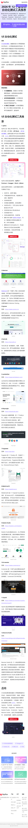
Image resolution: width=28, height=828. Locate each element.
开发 (23, 746)
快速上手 (13, 808)
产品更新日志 (13, 798)
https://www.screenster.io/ (12, 565)
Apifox (7, 136)
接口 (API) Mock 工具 (24, 815)
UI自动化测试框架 (8, 743)
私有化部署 (13, 810)
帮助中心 (13, 805)
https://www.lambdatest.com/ (13, 377)
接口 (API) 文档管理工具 (24, 803)
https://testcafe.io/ (10, 342)
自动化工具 (6, 746)
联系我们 (19, 800)
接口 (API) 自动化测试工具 (24, 810)
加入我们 (19, 803)
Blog (12, 813)
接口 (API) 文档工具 (24, 798)
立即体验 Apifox (13, 160)
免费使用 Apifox (21, 5)
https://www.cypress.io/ (12, 309)
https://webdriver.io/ (11, 489)
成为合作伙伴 (19, 807)
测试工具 (15, 746)
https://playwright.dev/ (11, 411)
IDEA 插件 (13, 802)
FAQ (18, 797)
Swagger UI (20, 743)
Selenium (4, 291)
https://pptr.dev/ (10, 451)
